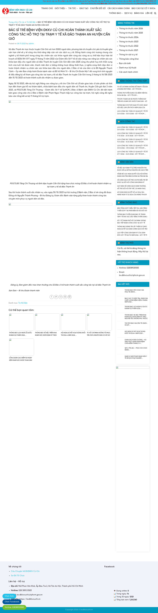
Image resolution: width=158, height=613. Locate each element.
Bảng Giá (139, 13)
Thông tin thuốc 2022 (128, 46)
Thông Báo (115, 13)
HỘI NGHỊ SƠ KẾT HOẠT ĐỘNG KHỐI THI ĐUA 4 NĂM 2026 (135, 332)
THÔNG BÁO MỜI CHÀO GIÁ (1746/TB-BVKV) (134, 291)
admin (31, 44)
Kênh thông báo (128, 202)
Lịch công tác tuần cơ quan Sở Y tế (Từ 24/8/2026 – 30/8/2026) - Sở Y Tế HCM (132, 112)
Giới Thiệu (60, 8)
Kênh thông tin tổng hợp (133, 81)
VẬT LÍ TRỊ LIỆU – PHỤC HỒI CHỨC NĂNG (136, 349)
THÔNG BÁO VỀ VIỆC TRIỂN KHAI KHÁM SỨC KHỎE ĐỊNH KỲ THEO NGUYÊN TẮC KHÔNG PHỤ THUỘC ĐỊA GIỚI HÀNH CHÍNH (136, 316)
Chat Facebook (12, 602)
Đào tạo (83, 8)
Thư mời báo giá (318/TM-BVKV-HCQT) (136, 324)
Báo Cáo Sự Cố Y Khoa (143, 8)
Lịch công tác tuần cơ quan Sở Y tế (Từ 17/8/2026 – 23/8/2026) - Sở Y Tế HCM (132, 134)
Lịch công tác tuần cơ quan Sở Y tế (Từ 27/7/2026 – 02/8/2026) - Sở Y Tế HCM (132, 153)
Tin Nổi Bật (31, 22)
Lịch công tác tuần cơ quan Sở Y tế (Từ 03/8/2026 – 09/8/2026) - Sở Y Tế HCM (132, 147)
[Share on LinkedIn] (70, 297)
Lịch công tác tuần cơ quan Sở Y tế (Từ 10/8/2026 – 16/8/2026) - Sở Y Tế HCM (132, 141)
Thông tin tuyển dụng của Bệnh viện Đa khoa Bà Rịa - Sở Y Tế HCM (132, 94)
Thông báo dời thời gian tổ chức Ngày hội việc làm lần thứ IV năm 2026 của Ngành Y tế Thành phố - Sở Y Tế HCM (132, 106)
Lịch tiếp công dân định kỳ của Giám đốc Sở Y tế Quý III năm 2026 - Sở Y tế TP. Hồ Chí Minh (132, 234)
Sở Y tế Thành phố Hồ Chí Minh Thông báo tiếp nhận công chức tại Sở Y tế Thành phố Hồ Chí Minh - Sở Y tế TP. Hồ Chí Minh (131, 222)
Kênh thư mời (126, 243)
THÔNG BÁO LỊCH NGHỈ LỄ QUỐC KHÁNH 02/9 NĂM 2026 (136, 307)
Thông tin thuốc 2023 (128, 42)
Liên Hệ (148, 13)
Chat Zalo (9, 596)
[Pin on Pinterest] (65, 297)
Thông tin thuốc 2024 (128, 37)
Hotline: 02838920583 (14, 607)
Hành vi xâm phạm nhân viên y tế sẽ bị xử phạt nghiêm (136, 357)
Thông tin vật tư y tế (128, 55)
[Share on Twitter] (56, 297)
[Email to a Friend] (61, 297)
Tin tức (72, 8)
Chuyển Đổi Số (98, 8)
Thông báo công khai (129, 59)
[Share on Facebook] (52, 297)
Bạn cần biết (125, 63)
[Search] (155, 13)
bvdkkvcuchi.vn (86, 610)
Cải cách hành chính (119, 8)
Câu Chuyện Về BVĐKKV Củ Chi (25, 571)
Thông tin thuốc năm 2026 (131, 29)
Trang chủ (47, 8)
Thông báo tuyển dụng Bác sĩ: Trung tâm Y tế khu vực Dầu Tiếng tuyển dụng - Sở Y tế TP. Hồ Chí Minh (132, 215)
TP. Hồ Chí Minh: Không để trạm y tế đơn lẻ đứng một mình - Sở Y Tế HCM (132, 88)
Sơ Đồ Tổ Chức (18, 576)
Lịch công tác (127, 121)
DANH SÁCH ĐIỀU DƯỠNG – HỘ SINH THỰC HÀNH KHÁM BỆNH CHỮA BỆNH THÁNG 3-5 (135, 341)
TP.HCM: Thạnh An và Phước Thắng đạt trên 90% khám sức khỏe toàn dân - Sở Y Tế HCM (132, 100)
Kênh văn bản (126, 162)
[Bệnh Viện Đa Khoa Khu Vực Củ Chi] (17, 11)
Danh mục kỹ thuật (127, 68)
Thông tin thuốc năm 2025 (131, 33)
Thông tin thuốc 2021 (128, 50)
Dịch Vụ (128, 13)
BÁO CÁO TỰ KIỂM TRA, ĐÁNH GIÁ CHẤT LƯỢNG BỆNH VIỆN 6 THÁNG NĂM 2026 (136, 300)
